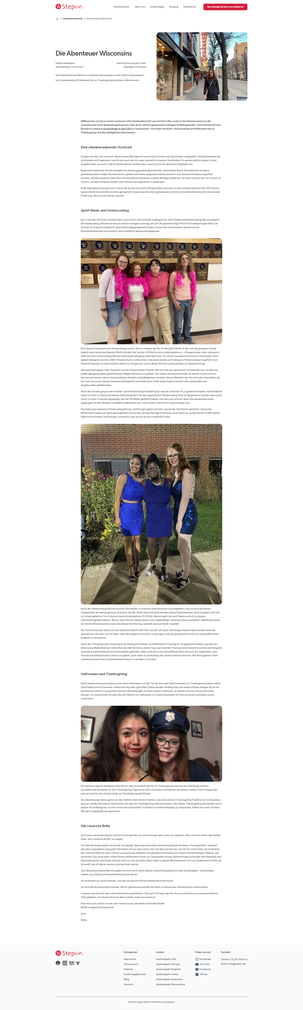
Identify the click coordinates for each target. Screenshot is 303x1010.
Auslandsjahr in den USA (117, 128)
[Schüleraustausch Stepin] (57, 19)
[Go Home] (69, 7)
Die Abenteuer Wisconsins (99, 18)
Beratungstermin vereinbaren (225, 6)
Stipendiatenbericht (73, 18)
